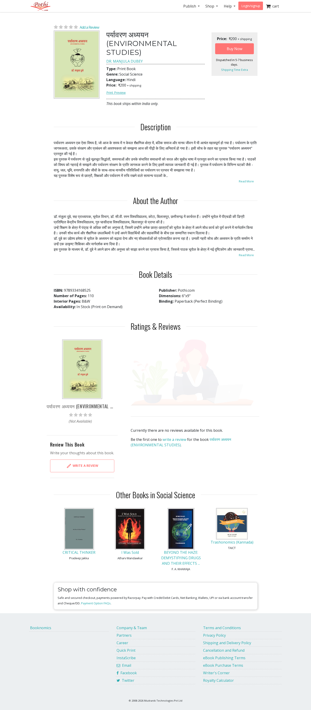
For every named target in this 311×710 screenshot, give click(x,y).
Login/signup (250, 6)
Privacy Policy (214, 635)
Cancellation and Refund (224, 650)
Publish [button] (190, 6)
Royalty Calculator (218, 680)
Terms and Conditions (222, 627)
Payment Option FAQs (96, 603)
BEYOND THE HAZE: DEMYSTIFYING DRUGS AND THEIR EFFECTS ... (181, 558)
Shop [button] (210, 6)
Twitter (127, 680)
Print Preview (116, 92)
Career (122, 642)
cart (274, 6)
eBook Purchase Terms (223, 665)
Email (125, 665)
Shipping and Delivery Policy (227, 642)
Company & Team (132, 627)
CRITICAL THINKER (79, 552)
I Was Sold (130, 552)
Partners (124, 635)
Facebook (128, 672)
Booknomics (40, 627)
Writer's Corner (216, 672)
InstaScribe (126, 657)
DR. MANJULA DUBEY (124, 61)
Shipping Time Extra (234, 70)
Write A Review (85, 465)
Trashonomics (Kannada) (232, 542)
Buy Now (234, 48)
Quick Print (126, 650)
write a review (174, 439)
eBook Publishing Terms (224, 657)
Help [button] (228, 6)
